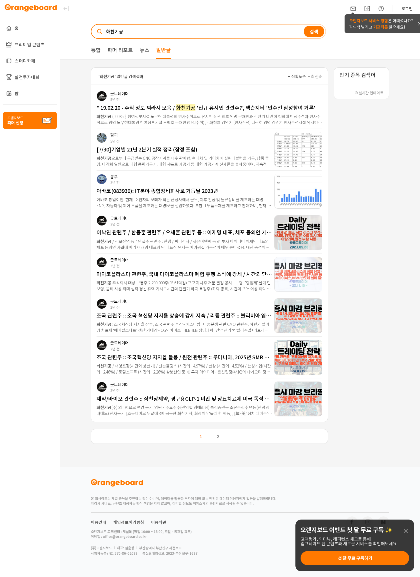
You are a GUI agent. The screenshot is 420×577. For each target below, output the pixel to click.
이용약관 (159, 522)
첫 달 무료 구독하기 (355, 558)
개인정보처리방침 (128, 522)
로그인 (407, 8)
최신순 (316, 76)
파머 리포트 (120, 49)
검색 (314, 31)
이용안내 (98, 522)
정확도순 (298, 76)
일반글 (163, 49)
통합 (96, 49)
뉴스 (144, 49)
